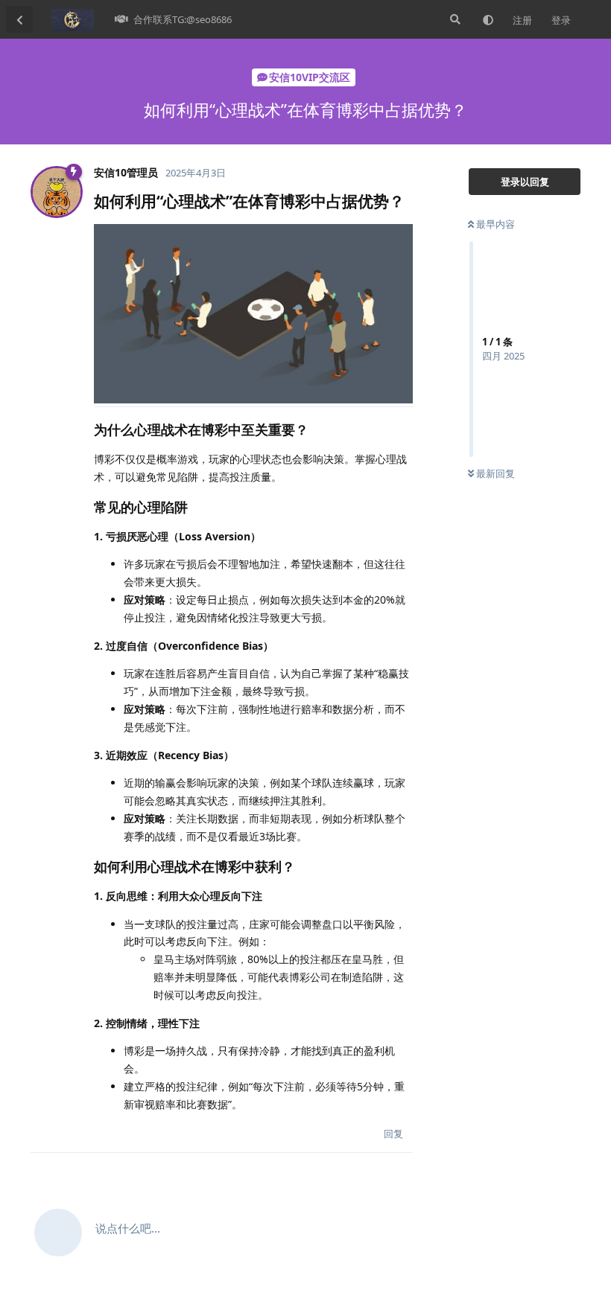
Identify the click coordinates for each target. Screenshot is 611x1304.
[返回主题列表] (19, 19)
